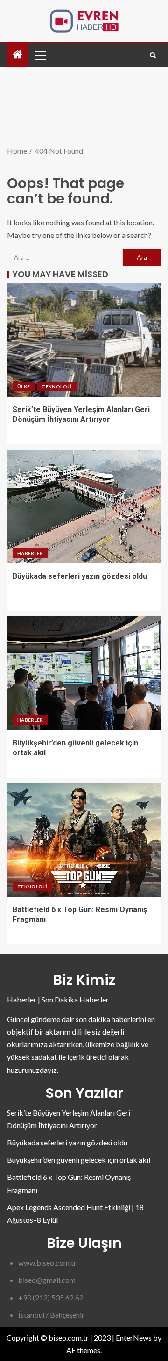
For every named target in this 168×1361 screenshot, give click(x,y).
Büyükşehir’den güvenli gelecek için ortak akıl (78, 1159)
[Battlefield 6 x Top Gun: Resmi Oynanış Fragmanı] (84, 840)
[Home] (18, 54)
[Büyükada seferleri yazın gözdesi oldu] (84, 506)
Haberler (30, 553)
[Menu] (39, 55)
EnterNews (134, 1337)
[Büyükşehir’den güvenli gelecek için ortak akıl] (84, 673)
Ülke (23, 386)
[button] (39, 55)
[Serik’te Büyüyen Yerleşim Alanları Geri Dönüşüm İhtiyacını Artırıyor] (84, 340)
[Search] (153, 55)
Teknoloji (56, 386)
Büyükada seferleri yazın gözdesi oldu (80, 576)
